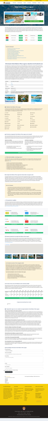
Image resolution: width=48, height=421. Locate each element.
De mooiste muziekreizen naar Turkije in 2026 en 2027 (18, 396)
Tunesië (26, 400)
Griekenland (26, 397)
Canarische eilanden (27, 393)
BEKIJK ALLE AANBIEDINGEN (24, 298)
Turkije (25, 392)
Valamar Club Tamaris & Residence (10, 103)
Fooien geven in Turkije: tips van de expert (18, 394)
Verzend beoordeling (9, 372)
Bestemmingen (20, 2)
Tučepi (32, 256)
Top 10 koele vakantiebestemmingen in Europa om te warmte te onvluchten (18, 391)
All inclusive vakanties (15, 9)
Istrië (23, 9)
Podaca (16, 256)
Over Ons (22, 413)
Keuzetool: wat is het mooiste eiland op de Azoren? (18, 389)
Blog (43, 2)
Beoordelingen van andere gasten (12, 58)
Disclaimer (24, 413)
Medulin (24, 256)
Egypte (26, 396)
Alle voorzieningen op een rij (11, 49)
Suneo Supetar (20, 103)
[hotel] (14, 17)
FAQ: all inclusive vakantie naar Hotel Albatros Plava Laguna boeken (17, 57)
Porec (25, 9)
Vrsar (8, 256)
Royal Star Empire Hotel (15, 206)
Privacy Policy (28, 413)
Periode (39, 2)
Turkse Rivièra (7, 242)
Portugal (26, 395)
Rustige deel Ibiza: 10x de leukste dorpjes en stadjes (18, 398)
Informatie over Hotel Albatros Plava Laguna (14, 48)
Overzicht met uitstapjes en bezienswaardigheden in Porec (16, 55)
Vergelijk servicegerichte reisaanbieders (13, 53)
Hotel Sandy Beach (8, 206)
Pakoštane (39, 256)
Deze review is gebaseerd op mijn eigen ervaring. (11, 370)
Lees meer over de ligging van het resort (13, 54)
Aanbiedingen (34, 2)
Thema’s (25, 2)
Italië (25, 396)
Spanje (10, 160)
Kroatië (21, 9)
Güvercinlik (11, 242)
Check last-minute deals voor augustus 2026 (14, 52)
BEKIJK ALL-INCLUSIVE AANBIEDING (24, 152)
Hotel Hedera (33, 103)
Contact (19, 413)
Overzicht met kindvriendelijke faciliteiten (13, 51)
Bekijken (21, 35)
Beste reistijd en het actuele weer (12, 56)
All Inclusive (14, 2)
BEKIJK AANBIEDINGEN (14, 215)
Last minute (29, 2)
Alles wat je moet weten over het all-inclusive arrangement (16, 50)
